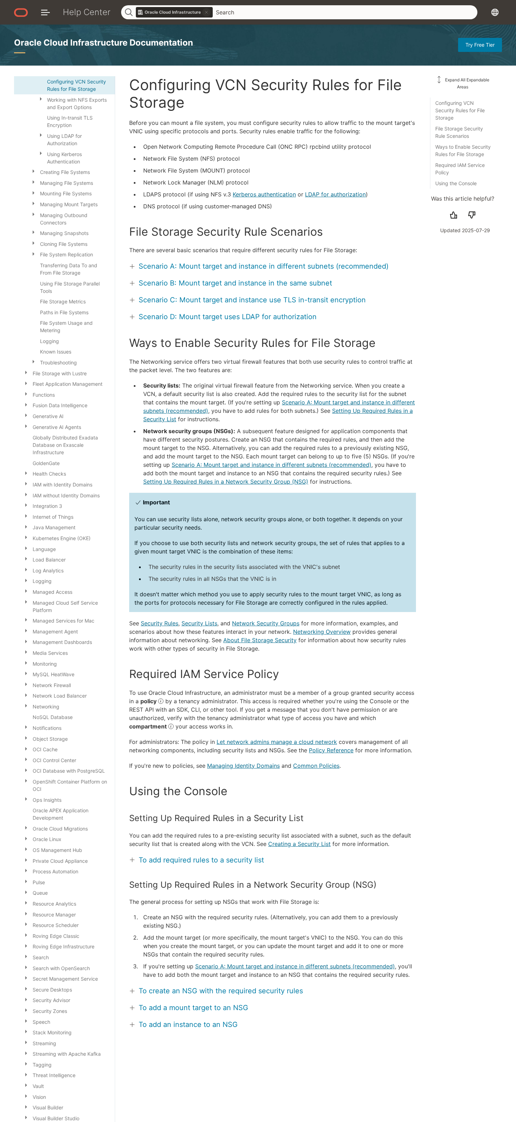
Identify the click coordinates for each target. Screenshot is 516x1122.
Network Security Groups (265, 623)
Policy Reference (331, 750)
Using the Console (456, 183)
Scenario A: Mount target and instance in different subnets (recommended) (271, 464)
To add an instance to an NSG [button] (188, 1024)
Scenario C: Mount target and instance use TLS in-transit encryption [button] (252, 300)
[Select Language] (495, 12)
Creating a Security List (299, 843)
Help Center (87, 12)
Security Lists (199, 623)
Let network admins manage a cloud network (277, 741)
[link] (174, 12)
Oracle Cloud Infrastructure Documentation (103, 43)
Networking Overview (322, 631)
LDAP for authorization (335, 194)
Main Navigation (45, 12)
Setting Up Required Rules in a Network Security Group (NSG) (225, 481)
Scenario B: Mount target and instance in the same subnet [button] (235, 283)
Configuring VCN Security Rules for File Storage (460, 110)
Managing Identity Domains (243, 765)
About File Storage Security (260, 640)
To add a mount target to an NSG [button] (193, 1007)
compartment (148, 726)
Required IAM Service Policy (460, 168)
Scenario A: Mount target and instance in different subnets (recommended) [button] (264, 266)
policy (149, 701)
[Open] (41, 98)
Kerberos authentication (264, 194)
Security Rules (159, 623)
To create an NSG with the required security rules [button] (221, 991)
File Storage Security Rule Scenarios (459, 132)
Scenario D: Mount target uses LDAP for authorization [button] (228, 317)
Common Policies (316, 765)
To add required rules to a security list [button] (201, 860)
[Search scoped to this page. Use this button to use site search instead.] (206, 12)
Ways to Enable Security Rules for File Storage (463, 150)
